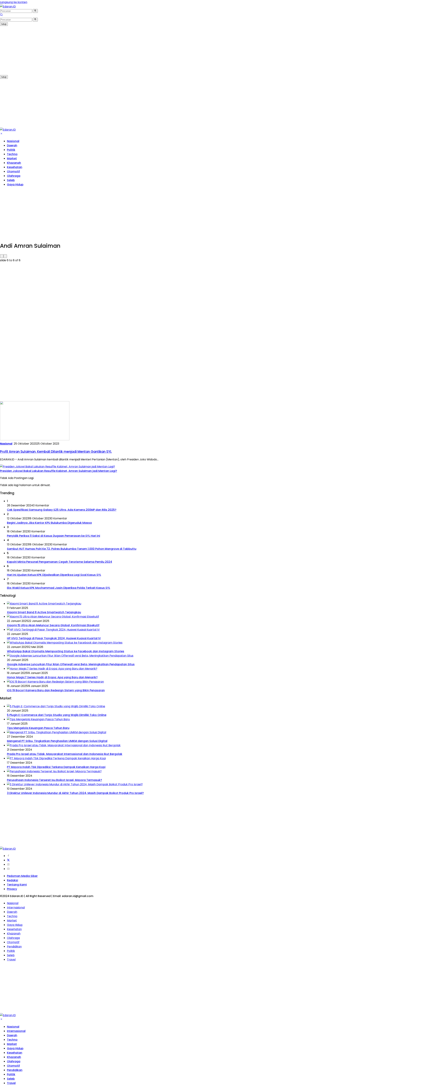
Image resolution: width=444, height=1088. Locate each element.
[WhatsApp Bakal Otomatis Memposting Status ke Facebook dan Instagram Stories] (64, 643)
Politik (11, 150)
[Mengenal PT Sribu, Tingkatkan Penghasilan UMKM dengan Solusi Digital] (56, 732)
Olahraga (13, 176)
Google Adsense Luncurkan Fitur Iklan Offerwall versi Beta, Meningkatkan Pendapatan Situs (71, 664)
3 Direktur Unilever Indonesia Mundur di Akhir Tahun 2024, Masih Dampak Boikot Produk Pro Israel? (75, 793)
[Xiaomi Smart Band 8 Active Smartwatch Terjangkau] (44, 604)
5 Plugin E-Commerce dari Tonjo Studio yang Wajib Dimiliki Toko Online (56, 715)
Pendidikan (14, 947)
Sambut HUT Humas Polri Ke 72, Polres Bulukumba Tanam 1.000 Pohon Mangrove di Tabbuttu (71, 549)
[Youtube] (8, 869)
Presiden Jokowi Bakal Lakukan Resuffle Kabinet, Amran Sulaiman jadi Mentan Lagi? (58, 471)
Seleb (11, 180)
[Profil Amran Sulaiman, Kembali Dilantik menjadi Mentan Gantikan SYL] (34, 439)
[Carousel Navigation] (222, 256)
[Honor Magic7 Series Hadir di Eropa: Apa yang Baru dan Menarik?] (52, 669)
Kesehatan (14, 167)
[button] (35, 11)
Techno (12, 154)
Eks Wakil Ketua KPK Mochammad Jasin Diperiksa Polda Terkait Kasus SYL (58, 588)
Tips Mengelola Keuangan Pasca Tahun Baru (38, 728)
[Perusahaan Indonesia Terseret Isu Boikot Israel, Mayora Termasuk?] (54, 771)
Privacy (12, 889)
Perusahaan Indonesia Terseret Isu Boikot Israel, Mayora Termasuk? (54, 780)
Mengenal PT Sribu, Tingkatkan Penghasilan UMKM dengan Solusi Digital (57, 741)
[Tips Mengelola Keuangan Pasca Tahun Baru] (38, 719)
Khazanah (14, 163)
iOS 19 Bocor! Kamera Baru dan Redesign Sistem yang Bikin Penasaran (56, 690)
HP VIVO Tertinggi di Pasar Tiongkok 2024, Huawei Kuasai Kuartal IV (54, 638)
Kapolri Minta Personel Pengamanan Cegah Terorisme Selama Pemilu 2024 (59, 562)
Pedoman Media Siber (22, 876)
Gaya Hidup (15, 184)
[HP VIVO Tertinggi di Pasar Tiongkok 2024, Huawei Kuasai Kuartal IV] (53, 630)
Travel (11, 960)
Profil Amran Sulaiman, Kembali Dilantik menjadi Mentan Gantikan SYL (56, 451)
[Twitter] (8, 860)
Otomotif (13, 171)
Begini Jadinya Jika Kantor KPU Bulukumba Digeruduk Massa (49, 523)
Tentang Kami (17, 885)
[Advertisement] (104, 50)
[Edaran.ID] (8, 6)
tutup (3, 24)
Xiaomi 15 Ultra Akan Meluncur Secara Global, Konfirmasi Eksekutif (53, 625)
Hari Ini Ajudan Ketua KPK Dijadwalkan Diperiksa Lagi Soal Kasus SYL (54, 575)
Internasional (16, 908)
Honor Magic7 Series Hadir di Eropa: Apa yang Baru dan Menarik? (52, 677)
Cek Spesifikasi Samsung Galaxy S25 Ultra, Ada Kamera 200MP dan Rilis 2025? (61, 510)
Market (12, 158)
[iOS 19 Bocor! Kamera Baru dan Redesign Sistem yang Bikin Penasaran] (55, 682)
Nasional (13, 141)
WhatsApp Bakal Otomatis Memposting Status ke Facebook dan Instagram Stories (65, 651)
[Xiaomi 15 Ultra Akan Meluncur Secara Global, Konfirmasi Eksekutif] (53, 617)
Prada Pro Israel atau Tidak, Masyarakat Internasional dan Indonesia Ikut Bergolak (64, 754)
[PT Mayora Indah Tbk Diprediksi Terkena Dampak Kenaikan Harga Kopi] (56, 758)
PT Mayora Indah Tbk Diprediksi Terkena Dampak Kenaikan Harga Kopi (56, 767)
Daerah (12, 145)
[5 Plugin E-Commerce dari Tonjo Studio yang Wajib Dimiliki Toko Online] (56, 706)
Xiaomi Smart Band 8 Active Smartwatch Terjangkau (44, 612)
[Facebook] (8, 856)
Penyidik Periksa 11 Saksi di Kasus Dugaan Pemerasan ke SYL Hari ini (53, 536)
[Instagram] (8, 864)
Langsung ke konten (13, 2)
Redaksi (12, 880)
